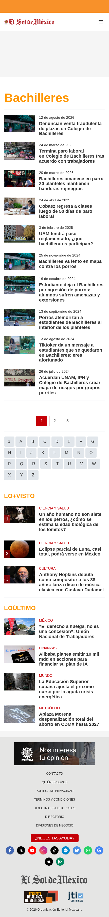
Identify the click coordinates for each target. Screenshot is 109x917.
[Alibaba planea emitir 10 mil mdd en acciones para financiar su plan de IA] (19, 656)
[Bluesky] (77, 850)
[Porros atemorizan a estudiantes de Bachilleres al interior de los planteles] (19, 319)
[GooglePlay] (60, 862)
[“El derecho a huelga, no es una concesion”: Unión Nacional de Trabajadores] (19, 628)
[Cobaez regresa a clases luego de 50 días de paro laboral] (19, 208)
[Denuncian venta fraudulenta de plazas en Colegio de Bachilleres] (19, 125)
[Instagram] (43, 850)
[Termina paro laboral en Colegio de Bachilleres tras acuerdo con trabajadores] (19, 153)
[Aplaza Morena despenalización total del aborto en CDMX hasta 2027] (19, 716)
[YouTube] (32, 850)
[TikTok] (54, 850)
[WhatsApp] (88, 850)
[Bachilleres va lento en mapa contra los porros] (19, 261)
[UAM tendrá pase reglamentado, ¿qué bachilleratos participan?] (19, 235)
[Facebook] (10, 850)
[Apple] (49, 862)
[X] (21, 850)
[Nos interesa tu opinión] (54, 753)
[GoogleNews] (99, 850)
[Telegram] (66, 850)
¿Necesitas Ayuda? (54, 838)
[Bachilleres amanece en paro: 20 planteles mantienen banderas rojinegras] (19, 180)
